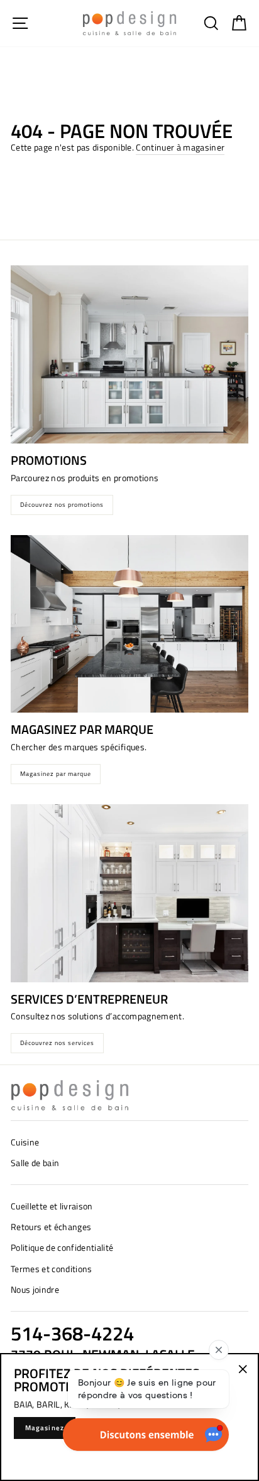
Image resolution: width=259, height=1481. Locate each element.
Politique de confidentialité (62, 1247)
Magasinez (44, 1428)
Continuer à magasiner (180, 147)
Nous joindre (35, 1289)
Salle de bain (35, 1163)
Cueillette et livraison (52, 1206)
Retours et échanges (51, 1227)
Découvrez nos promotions (62, 504)
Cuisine (25, 1142)
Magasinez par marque (55, 773)
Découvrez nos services (57, 1043)
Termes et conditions (51, 1269)
